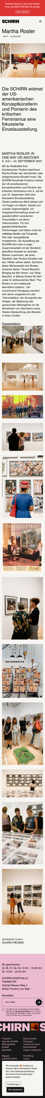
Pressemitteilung (11, 324)
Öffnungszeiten (8, 1044)
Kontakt (5, 1047)
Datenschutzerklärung (22, 1011)
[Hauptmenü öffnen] (40, 21)
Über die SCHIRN (10, 1042)
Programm (6, 1039)
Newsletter (7, 1050)
